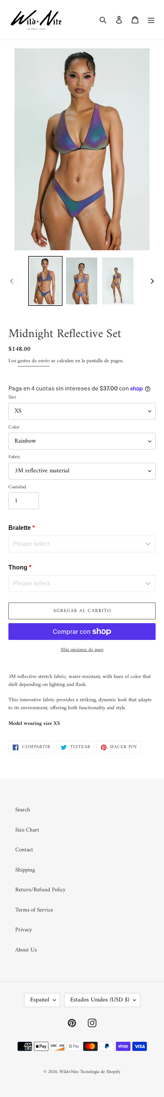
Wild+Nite (69, 1072)
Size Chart (27, 830)
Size (12, 397)
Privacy (23, 930)
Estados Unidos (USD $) (99, 1000)
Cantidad (17, 487)
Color (13, 427)
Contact (24, 850)
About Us (26, 950)
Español (39, 1000)
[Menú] (151, 20)
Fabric (14, 457)
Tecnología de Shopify (100, 1072)
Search (22, 810)
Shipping (25, 870)
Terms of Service (34, 910)
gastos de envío (34, 361)
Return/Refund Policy (40, 890)
